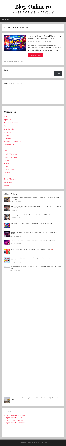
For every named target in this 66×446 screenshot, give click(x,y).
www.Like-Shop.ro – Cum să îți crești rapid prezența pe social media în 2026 (31, 223)
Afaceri (9, 61)
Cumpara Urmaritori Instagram (14, 415)
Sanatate (7, 173)
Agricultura (8, 120)
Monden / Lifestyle (10, 157)
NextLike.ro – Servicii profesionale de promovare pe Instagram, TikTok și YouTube (32, 240)
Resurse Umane (9, 169)
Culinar (6, 135)
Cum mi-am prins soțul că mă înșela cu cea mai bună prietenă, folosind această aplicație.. (35, 215)
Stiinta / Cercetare (10, 179)
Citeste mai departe (35, 55)
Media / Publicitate (17, 61)
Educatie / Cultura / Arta (12, 141)
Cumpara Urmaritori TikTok (13, 418)
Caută (6, 70)
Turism (6, 185)
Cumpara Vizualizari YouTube (13, 420)
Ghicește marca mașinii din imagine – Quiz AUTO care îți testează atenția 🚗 (31, 249)
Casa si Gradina (9, 129)
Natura (6, 160)
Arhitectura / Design (11, 123)
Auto (5, 126)
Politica (6, 163)
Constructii (7, 132)
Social (6, 176)
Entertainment (9, 145)
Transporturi (8, 182)
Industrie (7, 148)
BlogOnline (48, 41)
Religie (6, 166)
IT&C (5, 151)
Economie (7, 138)
